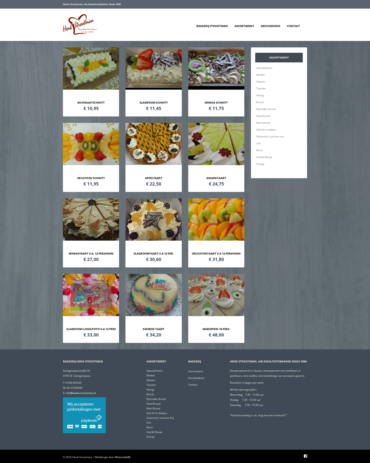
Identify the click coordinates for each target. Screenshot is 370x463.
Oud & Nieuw (264, 157)
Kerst (259, 150)
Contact (293, 26)
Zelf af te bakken (266, 129)
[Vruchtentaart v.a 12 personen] (216, 239)
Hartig (260, 95)
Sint (258, 143)
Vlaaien (260, 81)
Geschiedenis (270, 26)
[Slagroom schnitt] (153, 88)
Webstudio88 (122, 457)
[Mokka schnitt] (216, 88)
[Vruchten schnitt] (91, 163)
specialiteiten (264, 68)
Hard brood (263, 116)
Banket (260, 75)
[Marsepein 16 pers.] (216, 314)
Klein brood (263, 123)
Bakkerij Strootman (212, 26)
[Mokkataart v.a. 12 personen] (91, 239)
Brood (260, 102)
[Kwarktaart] (216, 163)
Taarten (261, 88)
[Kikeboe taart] (153, 314)
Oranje (260, 164)
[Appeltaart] (153, 163)
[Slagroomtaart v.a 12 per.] (153, 239)
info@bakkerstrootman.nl (81, 393)
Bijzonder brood (265, 109)
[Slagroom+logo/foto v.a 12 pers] (91, 314)
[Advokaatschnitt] (91, 88)
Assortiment (244, 26)
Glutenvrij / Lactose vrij (269, 136)
